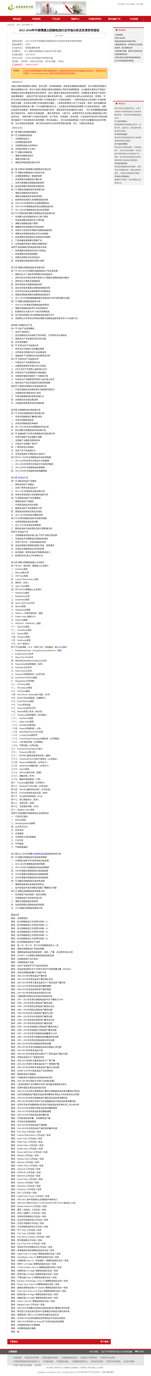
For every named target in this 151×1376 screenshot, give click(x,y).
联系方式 (58, 1368)
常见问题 (139, 4)
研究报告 (36, 19)
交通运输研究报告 (50, 1358)
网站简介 (122, 104)
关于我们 (50, 1368)
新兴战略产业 (114, 19)
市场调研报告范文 (69, 1358)
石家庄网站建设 (108, 1372)
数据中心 (75, 19)
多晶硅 (21, 478)
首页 (18, 25)
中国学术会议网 (107, 1358)
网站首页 (17, 19)
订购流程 (83, 1368)
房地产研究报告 (113, 1361)
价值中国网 (129, 1361)
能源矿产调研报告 (89, 1358)
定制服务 (74, 1368)
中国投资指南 (62, 1361)
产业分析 (56, 19)
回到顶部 (140, 1352)
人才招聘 (99, 1368)
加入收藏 (130, 4)
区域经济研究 (95, 19)
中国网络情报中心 (80, 1361)
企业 (61, 647)
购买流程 (122, 30)
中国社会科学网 (31, 1358)
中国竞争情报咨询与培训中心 (26, 1361)
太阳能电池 (37, 854)
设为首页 (121, 4)
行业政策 (134, 19)
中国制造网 (48, 1361)
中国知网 (17, 1358)
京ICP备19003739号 (85, 1372)
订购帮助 (66, 1368)
